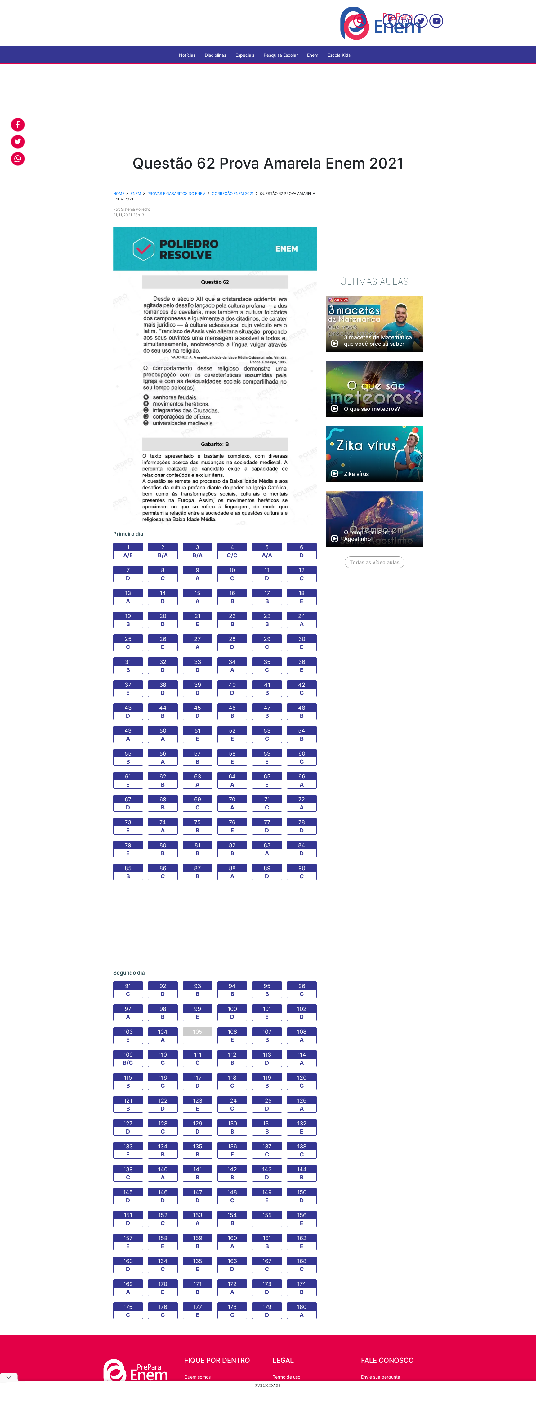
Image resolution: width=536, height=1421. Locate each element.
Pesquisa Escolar (281, 55)
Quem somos (197, 1376)
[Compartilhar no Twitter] (18, 142)
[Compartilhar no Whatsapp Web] (18, 159)
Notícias (187, 55)
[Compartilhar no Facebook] (18, 125)
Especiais (244, 55)
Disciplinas (215, 55)
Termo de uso (286, 1376)
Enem (312, 55)
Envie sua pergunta (380, 1376)
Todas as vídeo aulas (375, 562)
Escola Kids (339, 55)
